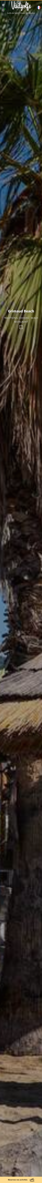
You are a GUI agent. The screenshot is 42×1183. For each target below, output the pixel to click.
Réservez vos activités (17, 1180)
